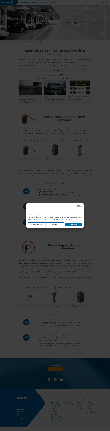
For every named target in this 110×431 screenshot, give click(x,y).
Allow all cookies (73, 224)
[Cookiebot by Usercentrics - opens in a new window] (76, 206)
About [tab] (74, 209)
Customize (54, 224)
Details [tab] (55, 209)
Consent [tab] (36, 209)
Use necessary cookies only (37, 224)
